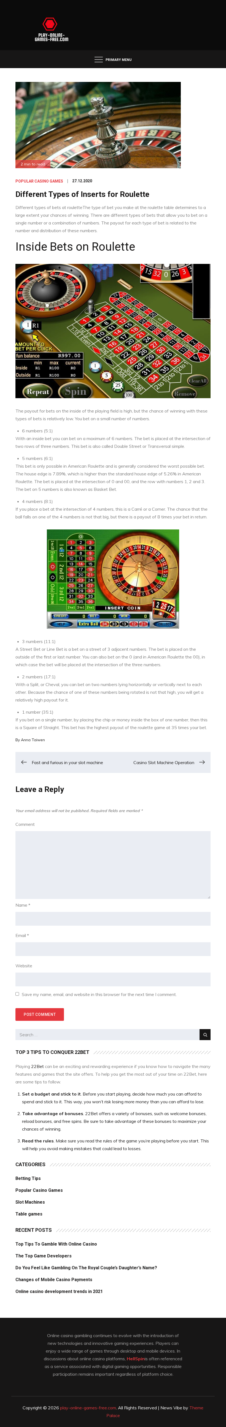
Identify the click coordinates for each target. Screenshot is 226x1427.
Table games (28, 1214)
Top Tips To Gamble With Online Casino (56, 1244)
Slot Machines (30, 1202)
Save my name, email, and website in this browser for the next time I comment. (99, 994)
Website (23, 965)
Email (22, 935)
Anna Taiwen (33, 739)
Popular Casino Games (39, 181)
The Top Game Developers (43, 1256)
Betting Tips (28, 1178)
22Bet (37, 1066)
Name (22, 905)
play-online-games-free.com (88, 1407)
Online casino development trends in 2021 (59, 1291)
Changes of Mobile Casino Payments (53, 1279)
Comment (25, 824)
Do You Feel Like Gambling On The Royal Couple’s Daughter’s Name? (86, 1267)
